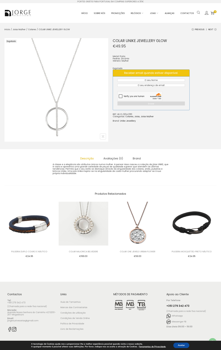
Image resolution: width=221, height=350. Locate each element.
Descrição (87, 158)
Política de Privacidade (72, 323)
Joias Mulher (19, 29)
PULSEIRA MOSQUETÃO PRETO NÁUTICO (192, 251)
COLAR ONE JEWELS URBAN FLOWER (137, 251)
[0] (212, 13)
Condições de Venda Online (75, 318)
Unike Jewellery (128, 121)
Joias (137, 116)
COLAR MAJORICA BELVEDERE (83, 251)
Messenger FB (178, 321)
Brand (137, 158)
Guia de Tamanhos (70, 301)
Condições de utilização (73, 312)
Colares (32, 29)
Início (7, 29)
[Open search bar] (198, 8)
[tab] (87, 158)
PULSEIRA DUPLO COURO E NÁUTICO (29, 251)
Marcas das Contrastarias (73, 307)
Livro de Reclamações (71, 328)
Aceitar (181, 345)
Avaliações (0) (113, 158)
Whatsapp (177, 315)
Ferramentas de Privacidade (152, 346)
